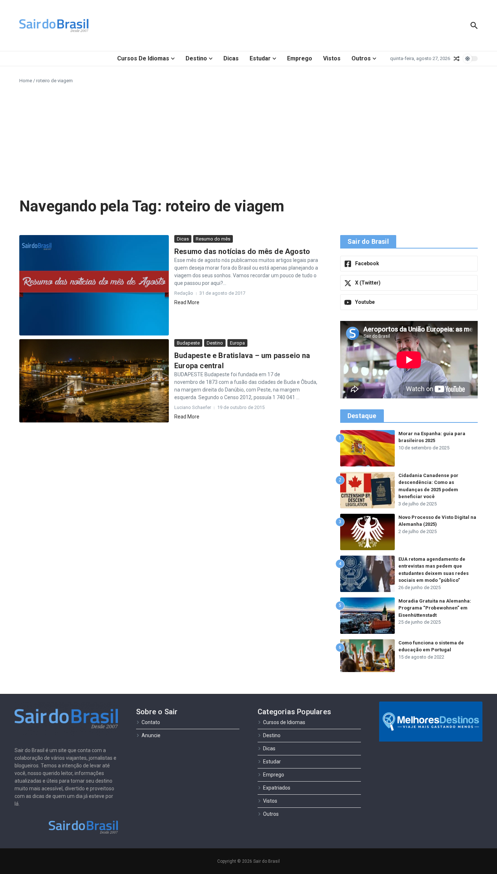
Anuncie (151, 735)
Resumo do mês (213, 239)
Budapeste (188, 343)
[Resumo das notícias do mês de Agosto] (94, 285)
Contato (151, 722)
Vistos (332, 58)
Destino (196, 58)
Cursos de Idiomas (143, 58)
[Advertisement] (248, 139)
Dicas (231, 58)
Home (25, 80)
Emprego (299, 58)
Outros (361, 58)
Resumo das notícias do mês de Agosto (242, 251)
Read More (186, 302)
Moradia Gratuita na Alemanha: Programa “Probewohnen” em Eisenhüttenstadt (434, 608)
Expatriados (276, 788)
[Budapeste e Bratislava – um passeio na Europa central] (94, 380)
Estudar (260, 58)
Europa (237, 343)
